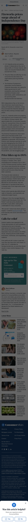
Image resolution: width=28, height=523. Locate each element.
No (22, 519)
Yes (9, 519)
